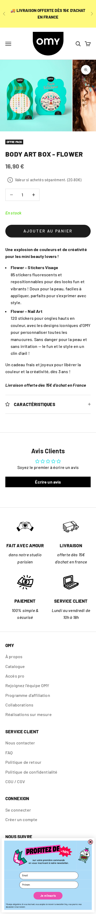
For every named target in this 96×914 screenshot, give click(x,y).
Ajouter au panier (48, 230)
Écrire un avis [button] (48, 481)
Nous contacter (20, 742)
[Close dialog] (90, 841)
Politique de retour (23, 762)
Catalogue (15, 666)
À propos (13, 656)
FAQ (9, 752)
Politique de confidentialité (31, 771)
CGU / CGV (15, 781)
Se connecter (18, 809)
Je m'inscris (47, 896)
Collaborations (19, 704)
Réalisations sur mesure (28, 714)
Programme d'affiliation (27, 695)
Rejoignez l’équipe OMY (27, 685)
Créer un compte (21, 819)
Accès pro (14, 675)
